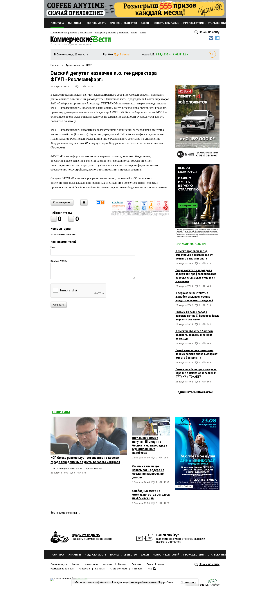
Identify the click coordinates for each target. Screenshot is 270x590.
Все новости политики (64, 512)
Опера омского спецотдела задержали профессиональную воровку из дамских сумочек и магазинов (195, 275)
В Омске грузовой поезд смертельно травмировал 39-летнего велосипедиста (194, 254)
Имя (53, 247)
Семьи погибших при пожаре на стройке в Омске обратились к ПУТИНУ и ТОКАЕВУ (196, 373)
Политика (61, 412)
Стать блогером (118, 568)
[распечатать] (83, 204)
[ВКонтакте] (98, 202)
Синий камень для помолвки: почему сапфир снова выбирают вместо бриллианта (196, 353)
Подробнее (165, 582)
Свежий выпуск (59, 32)
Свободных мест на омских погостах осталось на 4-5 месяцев (151, 494)
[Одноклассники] (102, 202)
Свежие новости (190, 244)
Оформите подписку (86, 535)
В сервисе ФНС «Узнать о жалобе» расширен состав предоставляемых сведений (194, 296)
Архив (143, 32)
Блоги (134, 32)
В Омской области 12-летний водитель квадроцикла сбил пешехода (194, 334)
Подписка (137, 568)
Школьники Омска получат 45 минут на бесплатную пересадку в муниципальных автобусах (150, 445)
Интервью (100, 32)
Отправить (58, 305)
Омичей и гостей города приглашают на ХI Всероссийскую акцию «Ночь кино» (197, 315)
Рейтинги (124, 32)
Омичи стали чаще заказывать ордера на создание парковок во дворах (148, 471)
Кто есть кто (86, 32)
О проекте (84, 568)
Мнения (112, 32)
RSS (150, 568)
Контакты (100, 568)
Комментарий (59, 260)
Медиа (73, 32)
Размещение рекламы (62, 568)
